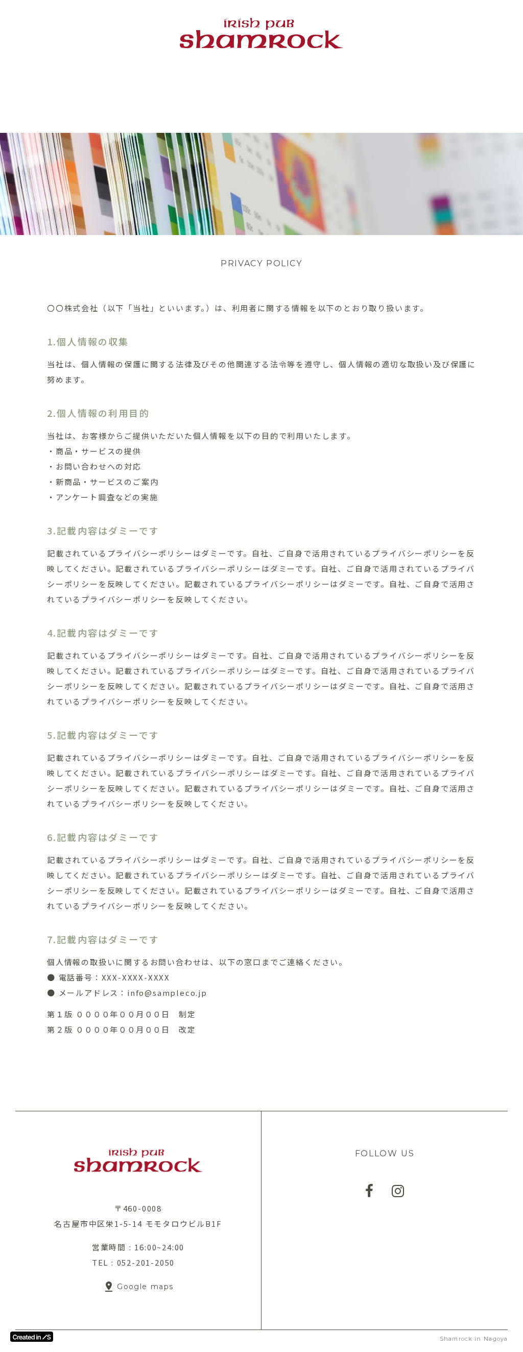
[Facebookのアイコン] (369, 1191)
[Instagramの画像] (398, 1191)
